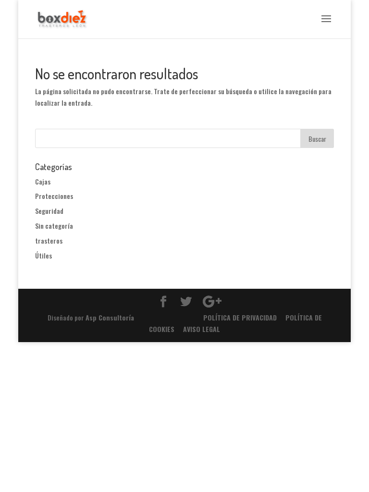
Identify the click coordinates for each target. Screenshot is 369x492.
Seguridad (49, 211)
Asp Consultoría (110, 317)
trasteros (48, 240)
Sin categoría (54, 226)
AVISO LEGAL (201, 329)
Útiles (43, 255)
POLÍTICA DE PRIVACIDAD (240, 317)
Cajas (42, 181)
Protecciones (54, 196)
